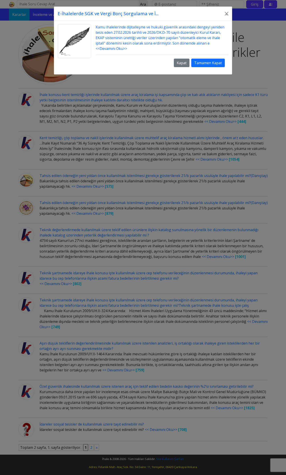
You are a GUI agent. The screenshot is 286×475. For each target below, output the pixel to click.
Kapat (182, 62)
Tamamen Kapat (208, 62)
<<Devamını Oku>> (111, 48)
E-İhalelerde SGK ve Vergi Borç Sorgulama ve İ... (108, 14)
